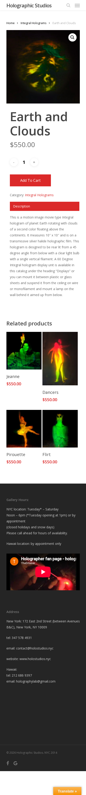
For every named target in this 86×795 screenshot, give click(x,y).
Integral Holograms (34, 23)
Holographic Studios (29, 5)
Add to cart (30, 180)
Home (10, 23)
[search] (68, 5)
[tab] (44, 206)
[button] (72, 37)
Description (21, 206)
